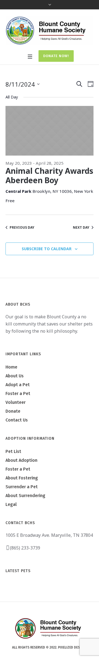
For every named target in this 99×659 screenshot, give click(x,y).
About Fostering (22, 478)
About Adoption (21, 460)
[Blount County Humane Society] (50, 30)
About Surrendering (25, 495)
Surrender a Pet (22, 486)
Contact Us (17, 420)
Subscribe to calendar (47, 248)
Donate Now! (56, 56)
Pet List (13, 451)
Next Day (81, 227)
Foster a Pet (18, 393)
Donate (13, 411)
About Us (15, 375)
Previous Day (22, 227)
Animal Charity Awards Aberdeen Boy (49, 175)
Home (11, 367)
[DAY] (90, 84)
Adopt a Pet (18, 384)
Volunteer (16, 402)
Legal (11, 504)
